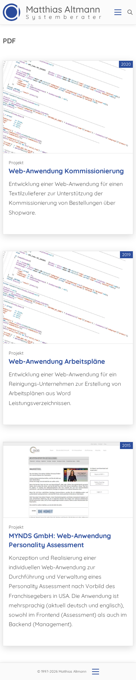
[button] (130, 12)
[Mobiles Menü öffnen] (117, 12)
